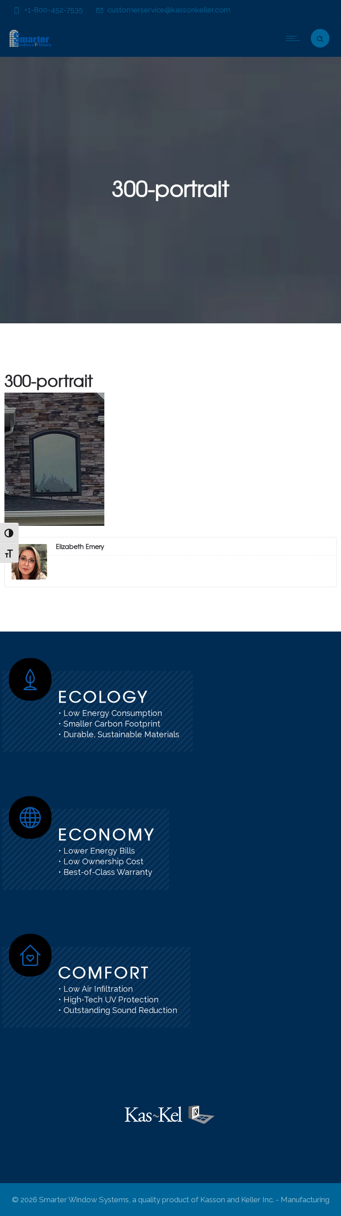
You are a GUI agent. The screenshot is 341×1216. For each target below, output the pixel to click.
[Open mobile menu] (295, 38)
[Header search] (320, 37)
